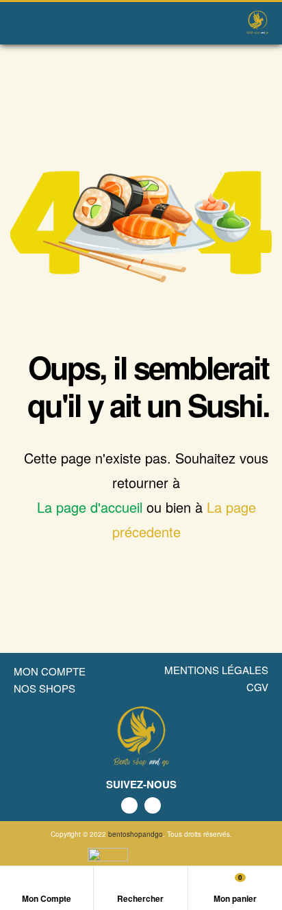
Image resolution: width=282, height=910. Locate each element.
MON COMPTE (50, 671)
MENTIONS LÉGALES (216, 670)
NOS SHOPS (44, 688)
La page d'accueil (89, 507)
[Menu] (16, 23)
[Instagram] (152, 805)
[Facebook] (129, 805)
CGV (257, 687)
